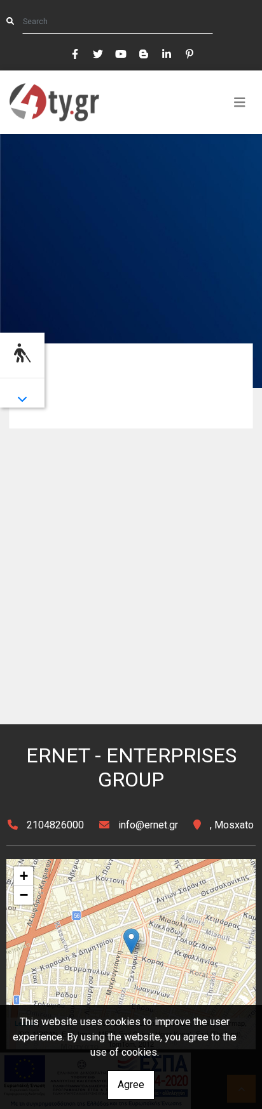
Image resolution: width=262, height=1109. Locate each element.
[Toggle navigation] (239, 102)
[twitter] (97, 52)
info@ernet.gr (148, 825)
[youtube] (120, 52)
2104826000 (55, 825)
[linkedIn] (166, 52)
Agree (131, 1085)
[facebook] (74, 52)
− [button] (24, 895)
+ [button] (24, 876)
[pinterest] (189, 52)
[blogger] (143, 52)
